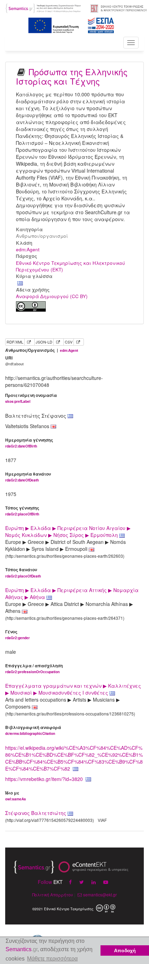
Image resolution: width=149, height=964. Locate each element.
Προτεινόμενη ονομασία (31, 398)
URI (14, 360)
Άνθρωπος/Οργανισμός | (41, 350)
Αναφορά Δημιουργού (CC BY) (52, 296)
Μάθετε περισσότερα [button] (52, 959)
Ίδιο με (15, 795)
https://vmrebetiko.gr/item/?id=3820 (44, 778)
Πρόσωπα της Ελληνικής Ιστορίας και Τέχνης (72, 76)
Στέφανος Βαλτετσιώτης (35, 812)
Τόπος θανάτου (23, 572)
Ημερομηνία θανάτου (28, 477)
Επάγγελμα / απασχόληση (34, 668)
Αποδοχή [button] (125, 950)
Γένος (17, 634)
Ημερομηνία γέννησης (29, 443)
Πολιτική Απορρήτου (52, 894)
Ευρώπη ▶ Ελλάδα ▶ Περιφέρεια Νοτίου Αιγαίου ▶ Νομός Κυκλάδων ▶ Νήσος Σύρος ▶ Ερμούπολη (68, 531)
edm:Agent (28, 249)
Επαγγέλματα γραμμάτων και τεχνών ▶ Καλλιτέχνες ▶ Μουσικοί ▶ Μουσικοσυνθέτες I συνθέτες (73, 689)
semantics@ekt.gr (100, 894)
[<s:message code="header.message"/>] (43, 7)
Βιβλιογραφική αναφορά (33, 730)
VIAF (102, 820)
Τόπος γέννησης (22, 510)
